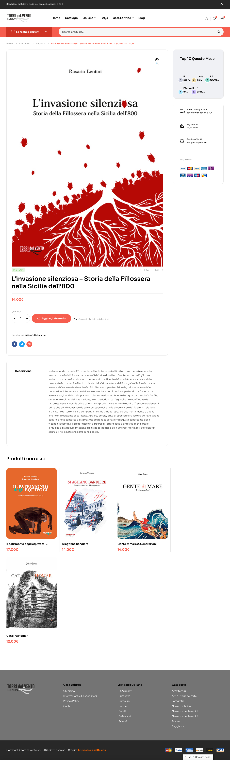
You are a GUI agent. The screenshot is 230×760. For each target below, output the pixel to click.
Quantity (16, 311)
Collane (24, 43)
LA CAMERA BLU (215, 80)
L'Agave (40, 43)
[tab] (23, 371)
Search (219, 32)
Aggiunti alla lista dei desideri (93, 319)
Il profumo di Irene (202, 92)
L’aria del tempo (201, 80)
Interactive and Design (92, 750)
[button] (156, 62)
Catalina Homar (17, 636)
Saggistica (40, 335)
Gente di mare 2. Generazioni (137, 544)
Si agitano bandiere (75, 544)
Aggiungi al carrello (54, 318)
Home (9, 43)
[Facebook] (222, 4)
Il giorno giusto (187, 80)
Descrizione (23, 371)
